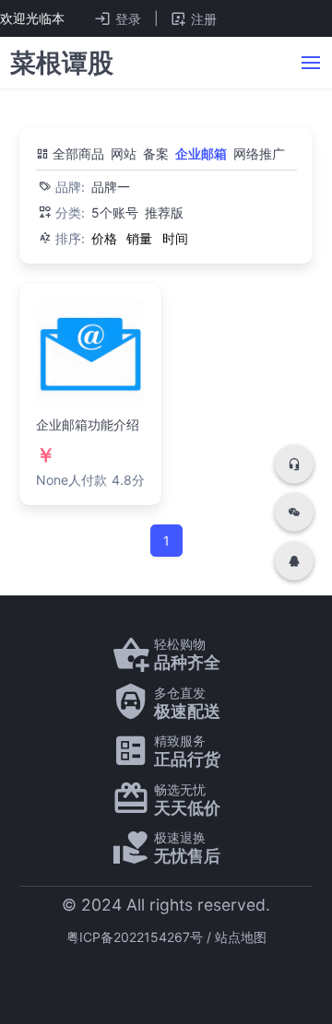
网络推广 (259, 153)
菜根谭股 (61, 62)
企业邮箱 (201, 153)
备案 (156, 153)
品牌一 (110, 186)
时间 (175, 238)
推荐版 (164, 212)
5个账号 (114, 212)
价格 (104, 238)
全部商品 (76, 153)
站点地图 (241, 937)
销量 (139, 238)
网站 (123, 153)
